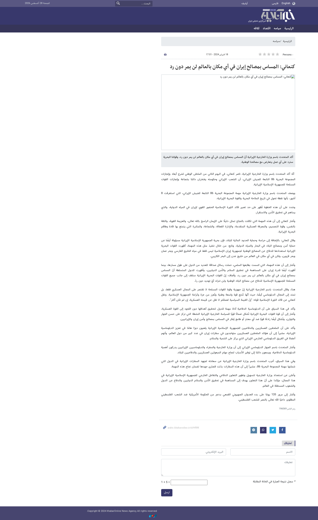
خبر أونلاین (271, 16)
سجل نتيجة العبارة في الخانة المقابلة (274, 482)
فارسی (275, 3)
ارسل (167, 492)
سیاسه (277, 28)
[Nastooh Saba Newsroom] (151, 516)
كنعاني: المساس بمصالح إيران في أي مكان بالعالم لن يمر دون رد (232, 67)
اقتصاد (266, 28)
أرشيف (244, 3)
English (286, 3)
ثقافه (256, 28)
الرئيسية (289, 28)
